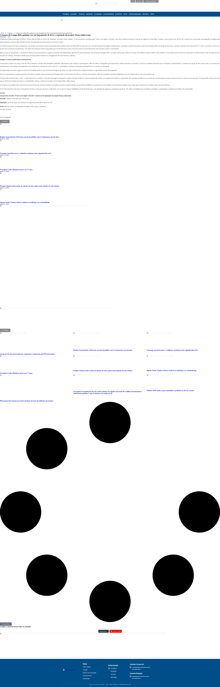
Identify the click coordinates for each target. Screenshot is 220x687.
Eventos (118, 14)
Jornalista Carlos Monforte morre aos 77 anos (16, 170)
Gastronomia (108, 14)
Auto (125, 14)
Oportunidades (135, 14)
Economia (98, 14)
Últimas (66, 14)
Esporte (89, 14)
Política (145, 14)
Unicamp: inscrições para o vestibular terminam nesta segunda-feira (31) (25, 153)
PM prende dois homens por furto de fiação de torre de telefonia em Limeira (26, 401)
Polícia (82, 14)
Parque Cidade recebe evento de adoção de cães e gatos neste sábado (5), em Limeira (29, 186)
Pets (152, 14)
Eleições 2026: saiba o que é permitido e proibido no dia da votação (170, 390)
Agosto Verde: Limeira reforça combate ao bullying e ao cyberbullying (25, 202)
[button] (74, 14)
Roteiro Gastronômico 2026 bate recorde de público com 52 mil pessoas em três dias (29, 137)
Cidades (73, 14)
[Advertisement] (15, 291)
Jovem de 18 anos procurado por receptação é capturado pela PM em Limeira (27, 354)
